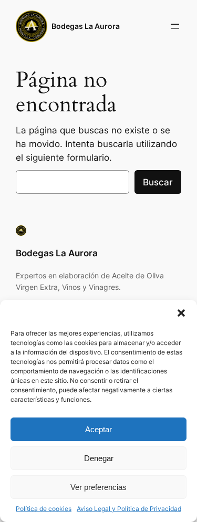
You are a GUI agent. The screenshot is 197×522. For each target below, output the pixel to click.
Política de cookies (43, 509)
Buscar (158, 182)
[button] (181, 313)
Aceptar (98, 429)
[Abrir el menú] (175, 26)
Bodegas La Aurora (85, 26)
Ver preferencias (98, 487)
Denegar (98, 458)
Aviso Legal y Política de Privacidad (129, 509)
